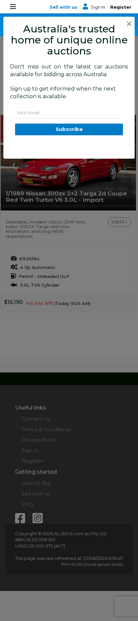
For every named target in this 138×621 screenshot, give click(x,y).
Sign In (98, 7)
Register (120, 7)
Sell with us (64, 7)
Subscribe (69, 129)
